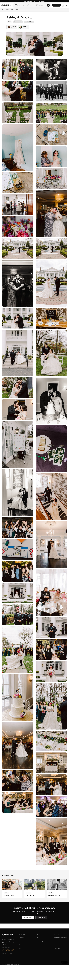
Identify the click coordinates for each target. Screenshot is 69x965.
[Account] (63, 5)
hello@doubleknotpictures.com (60, 937)
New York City (19, 21)
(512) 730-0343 (57, 941)
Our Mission (21, 937)
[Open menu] (66, 5)
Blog (3, 9)
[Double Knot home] (6, 5)
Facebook (11, 953)
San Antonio (39, 944)
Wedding (7, 9)
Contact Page (57, 948)
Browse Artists (41, 917)
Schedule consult (56, 5)
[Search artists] (48, 5)
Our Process (22, 941)
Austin (38, 937)
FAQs (20, 948)
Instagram (5, 953)
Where (16, 4)
